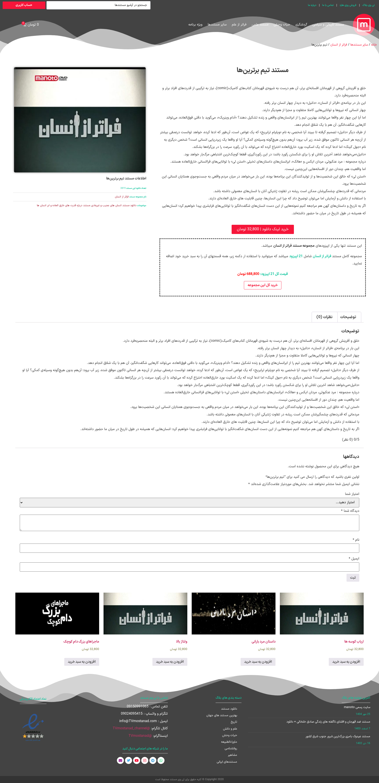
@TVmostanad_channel (131, 728)
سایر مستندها (217, 24)
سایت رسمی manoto (357, 707)
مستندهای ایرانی (227, 762)
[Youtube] (136, 760)
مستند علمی (260, 24)
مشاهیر (232, 755)
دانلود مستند (229, 709)
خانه (374, 44)
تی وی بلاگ (368, 5)
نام (356, 540)
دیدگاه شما (350, 511)
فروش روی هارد (348, 5)
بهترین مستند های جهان (221, 715)
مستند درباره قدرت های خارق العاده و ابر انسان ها (63, 205)
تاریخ (234, 722)
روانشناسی (231, 748)
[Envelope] (120, 760)
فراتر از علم (239, 24)
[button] (263, 229)
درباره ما (312, 5)
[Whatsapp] (160, 760)
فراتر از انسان (338, 44)
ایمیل (354, 558)
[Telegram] (152, 760)
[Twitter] (128, 760)
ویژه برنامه (195, 24)
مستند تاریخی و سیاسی (328, 24)
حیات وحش (282, 24)
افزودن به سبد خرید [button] (346, 661)
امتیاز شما (352, 494)
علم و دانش (230, 728)
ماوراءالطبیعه (229, 742)
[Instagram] (144, 760)
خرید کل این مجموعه (263, 285)
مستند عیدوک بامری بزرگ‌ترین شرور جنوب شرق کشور (338, 736)
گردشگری (301, 24)
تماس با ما (328, 5)
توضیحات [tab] (348, 317)
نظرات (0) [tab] (324, 317)
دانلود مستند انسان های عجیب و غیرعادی (113, 205)
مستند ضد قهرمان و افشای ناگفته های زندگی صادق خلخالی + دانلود (328, 721)
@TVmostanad (140, 736)
